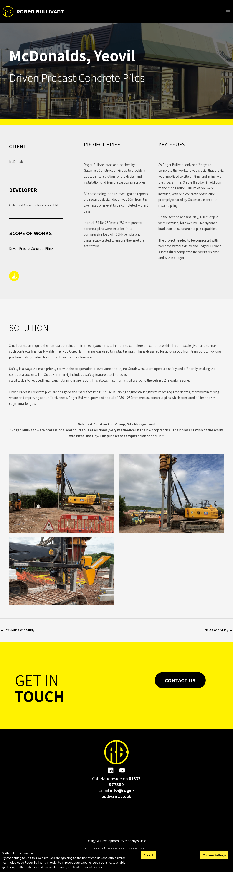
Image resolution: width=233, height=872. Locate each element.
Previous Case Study (17, 629)
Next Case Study (219, 629)
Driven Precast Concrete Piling (31, 248)
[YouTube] (122, 770)
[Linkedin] (110, 770)
